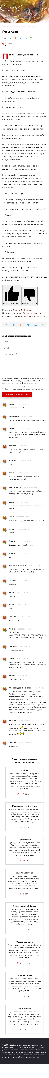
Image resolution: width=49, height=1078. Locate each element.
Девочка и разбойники (24, 906)
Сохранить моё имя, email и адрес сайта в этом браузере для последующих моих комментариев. (24, 388)
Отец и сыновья (24, 942)
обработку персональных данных (25, 381)
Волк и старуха (24, 975)
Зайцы (24, 770)
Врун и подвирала (32, 313)
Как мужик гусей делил (24, 806)
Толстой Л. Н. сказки (18, 27)
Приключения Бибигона (33, 316)
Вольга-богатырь (25, 873)
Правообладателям (20, 1057)
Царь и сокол (24, 839)
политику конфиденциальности (23, 383)
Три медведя (24, 1008)
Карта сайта (35, 1057)
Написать (6, 1057)
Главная (5, 27)
